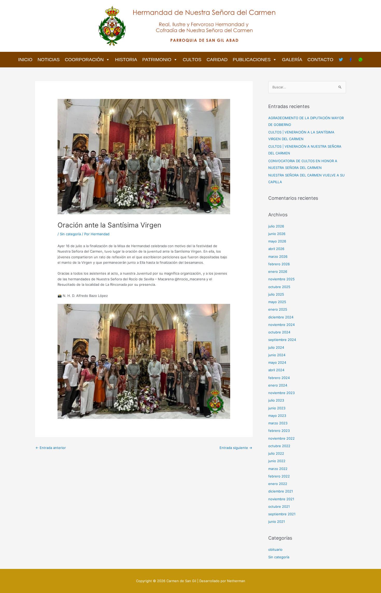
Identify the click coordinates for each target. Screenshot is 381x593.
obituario (275, 549)
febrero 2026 (279, 264)
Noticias (49, 59)
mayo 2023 (277, 415)
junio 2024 (276, 355)
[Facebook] (351, 59)
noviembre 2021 (281, 499)
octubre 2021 (279, 506)
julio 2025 (276, 294)
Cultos (192, 59)
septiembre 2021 (281, 514)
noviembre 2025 (281, 279)
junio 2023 (276, 408)
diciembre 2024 (280, 317)
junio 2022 (276, 461)
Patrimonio (156, 59)
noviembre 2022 (281, 438)
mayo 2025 (277, 302)
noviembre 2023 (281, 393)
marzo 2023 (277, 423)
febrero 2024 (279, 378)
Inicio (25, 59)
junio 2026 (276, 234)
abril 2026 (276, 249)
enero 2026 (277, 271)
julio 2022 (276, 453)
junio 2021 (276, 521)
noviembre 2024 (281, 325)
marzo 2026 (277, 256)
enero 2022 (277, 484)
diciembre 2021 (280, 491)
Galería (292, 59)
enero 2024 (277, 385)
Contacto (320, 59)
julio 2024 (276, 347)
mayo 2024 (277, 362)
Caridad (217, 59)
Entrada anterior (51, 448)
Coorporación (84, 59)
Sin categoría (70, 234)
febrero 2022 (279, 476)
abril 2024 (276, 370)
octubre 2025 (279, 287)
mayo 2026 (277, 241)
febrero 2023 (279, 430)
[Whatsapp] (360, 59)
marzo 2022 (277, 469)
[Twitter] (341, 59)
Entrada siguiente (236, 448)
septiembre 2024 (282, 340)
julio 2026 (276, 226)
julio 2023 (276, 400)
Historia (126, 59)
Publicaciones (252, 59)
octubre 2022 (279, 446)
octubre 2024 (279, 332)
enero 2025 (277, 309)
